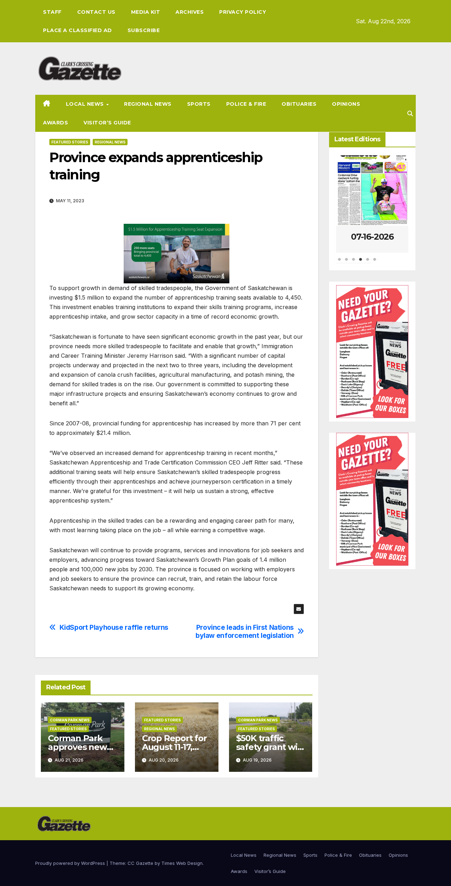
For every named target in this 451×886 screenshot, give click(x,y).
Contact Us (96, 12)
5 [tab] (367, 262)
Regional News (148, 104)
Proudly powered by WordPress (70, 863)
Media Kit (145, 12)
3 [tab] (353, 262)
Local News (86, 104)
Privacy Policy (242, 12)
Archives (189, 12)
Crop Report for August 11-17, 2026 (174, 747)
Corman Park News (69, 720)
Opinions (346, 104)
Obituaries (299, 104)
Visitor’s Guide (107, 122)
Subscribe (144, 30)
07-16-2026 (372, 237)
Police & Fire (246, 104)
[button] (410, 113)
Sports (199, 104)
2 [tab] (346, 262)
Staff (52, 12)
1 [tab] (339, 262)
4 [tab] (360, 262)
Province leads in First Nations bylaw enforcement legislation (245, 631)
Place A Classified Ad (77, 30)
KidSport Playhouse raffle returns (114, 627)
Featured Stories (69, 142)
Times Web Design (182, 863)
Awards (55, 122)
